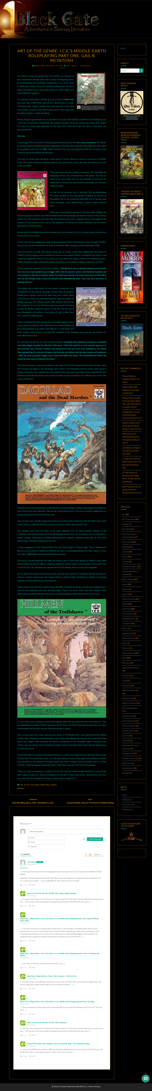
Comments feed (128, 804)
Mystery (125, 648)
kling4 (124, 387)
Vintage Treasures (129, 758)
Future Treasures (128, 599)
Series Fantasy (127, 721)
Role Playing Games (129, 708)
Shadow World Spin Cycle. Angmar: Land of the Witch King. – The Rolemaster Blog (58, 1044)
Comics (125, 552)
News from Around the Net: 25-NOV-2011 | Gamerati (47, 1022)
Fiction (125, 594)
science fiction (127, 716)
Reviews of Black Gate (130, 690)
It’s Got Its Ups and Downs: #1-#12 (132, 415)
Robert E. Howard (129, 703)
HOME (122, 48)
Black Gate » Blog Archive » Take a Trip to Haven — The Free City (52, 976)
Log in (124, 795)
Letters (125, 628)
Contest (125, 561)
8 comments (85, 66)
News (124, 658)
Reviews (20, 788)
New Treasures (127, 653)
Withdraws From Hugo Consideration (130, 390)
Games (54, 784)
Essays (124, 584)
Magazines (126, 633)
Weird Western (127, 768)
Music (124, 643)
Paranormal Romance (130, 668)
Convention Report (129, 566)
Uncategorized (127, 753)
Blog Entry (45, 784)
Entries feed (126, 800)
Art (21, 784)
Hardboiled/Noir (128, 618)
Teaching (125, 740)
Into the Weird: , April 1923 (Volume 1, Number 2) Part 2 (131, 404)
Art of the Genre (31, 784)
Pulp (124, 680)
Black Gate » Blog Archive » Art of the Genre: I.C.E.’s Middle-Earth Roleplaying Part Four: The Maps (57, 1001)
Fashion (125, 589)
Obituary (125, 663)
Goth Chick (126, 609)
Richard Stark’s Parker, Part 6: (131, 479)
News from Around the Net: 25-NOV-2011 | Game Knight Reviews (51, 893)
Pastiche (125, 675)
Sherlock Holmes (128, 726)
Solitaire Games (128, 731)
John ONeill (31, 862)
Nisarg (97, 1086)
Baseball (125, 524)
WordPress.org (127, 809)
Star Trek (125, 736)
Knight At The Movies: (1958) (131, 451)
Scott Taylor (71, 66)
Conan (124, 556)
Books (124, 547)
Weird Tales (126, 763)
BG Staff (125, 529)
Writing (125, 773)
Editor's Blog (127, 579)
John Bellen (126, 448)
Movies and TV (127, 638)
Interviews (126, 623)
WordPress (81, 1086)
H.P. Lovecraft (127, 614)
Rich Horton (127, 698)
